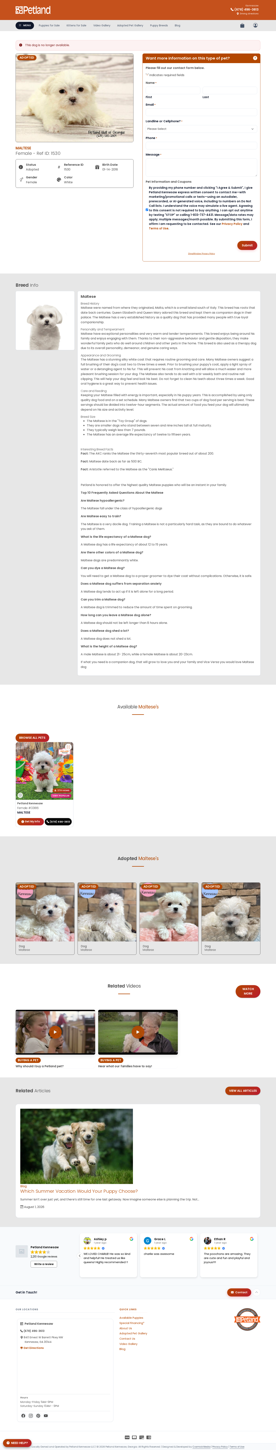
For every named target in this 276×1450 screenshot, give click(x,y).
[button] (257, 1256)
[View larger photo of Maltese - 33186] (68, 747)
